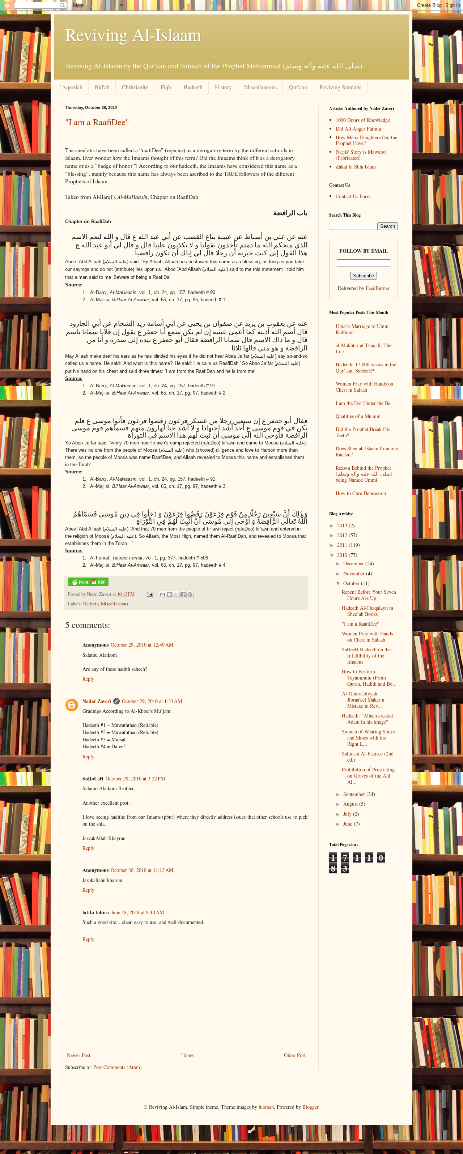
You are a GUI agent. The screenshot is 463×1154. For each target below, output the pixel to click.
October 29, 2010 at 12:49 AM (142, 644)
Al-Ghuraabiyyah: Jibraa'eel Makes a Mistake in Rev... (363, 699)
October (352, 583)
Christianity (135, 87)
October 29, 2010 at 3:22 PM (135, 778)
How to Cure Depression (361, 493)
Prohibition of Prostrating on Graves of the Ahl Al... (368, 775)
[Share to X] (176, 594)
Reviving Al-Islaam (133, 34)
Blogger (310, 1106)
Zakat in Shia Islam (356, 166)
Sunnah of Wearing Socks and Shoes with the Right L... (368, 737)
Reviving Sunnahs (340, 87)
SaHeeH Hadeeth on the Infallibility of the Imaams (366, 655)
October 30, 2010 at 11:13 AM (142, 869)
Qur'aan (298, 87)
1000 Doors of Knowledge (363, 119)
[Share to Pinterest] (190, 594)
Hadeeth (193, 87)
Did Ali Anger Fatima (358, 128)
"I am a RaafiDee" (97, 122)
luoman (266, 1106)
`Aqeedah (71, 87)
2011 (343, 544)
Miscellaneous (260, 87)
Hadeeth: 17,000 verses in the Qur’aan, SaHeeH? (366, 367)
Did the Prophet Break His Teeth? (363, 432)
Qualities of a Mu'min (358, 416)
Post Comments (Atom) (117, 1067)
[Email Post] (149, 594)
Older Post (295, 1055)
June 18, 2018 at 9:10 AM (137, 912)
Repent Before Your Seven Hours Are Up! (369, 594)
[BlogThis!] (169, 594)
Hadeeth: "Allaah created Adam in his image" (367, 718)
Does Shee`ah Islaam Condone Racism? (367, 451)
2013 (343, 525)
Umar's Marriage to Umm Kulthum (362, 329)
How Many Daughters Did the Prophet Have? (366, 140)
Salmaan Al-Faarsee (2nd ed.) (368, 756)
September (354, 794)
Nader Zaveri (96, 701)
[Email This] (162, 594)
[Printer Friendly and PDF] (88, 585)
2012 (343, 535)
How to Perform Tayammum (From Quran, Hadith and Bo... (369, 677)
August (351, 803)
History (223, 87)
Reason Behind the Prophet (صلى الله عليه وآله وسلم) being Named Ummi (364, 474)
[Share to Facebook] (183, 594)
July (348, 813)
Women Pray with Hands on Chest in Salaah (364, 386)
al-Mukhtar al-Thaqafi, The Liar (363, 348)
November (354, 573)
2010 (343, 555)
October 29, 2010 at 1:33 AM (152, 701)
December (354, 563)
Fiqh (166, 87)
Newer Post (78, 1055)
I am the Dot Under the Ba (363, 403)
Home (187, 1055)
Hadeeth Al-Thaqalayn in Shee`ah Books (367, 610)
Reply (88, 678)
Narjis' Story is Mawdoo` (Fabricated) (361, 154)
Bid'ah (102, 87)
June (348, 823)
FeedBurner (378, 288)
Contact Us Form (353, 196)
